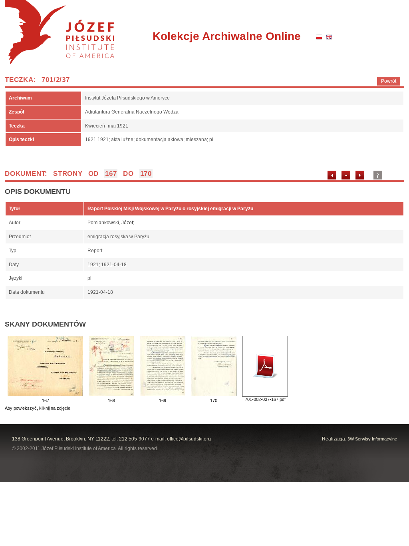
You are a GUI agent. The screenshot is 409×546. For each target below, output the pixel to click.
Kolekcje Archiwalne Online (227, 36)
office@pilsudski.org (189, 439)
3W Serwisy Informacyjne (372, 438)
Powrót (388, 81)
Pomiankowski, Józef (110, 222)
